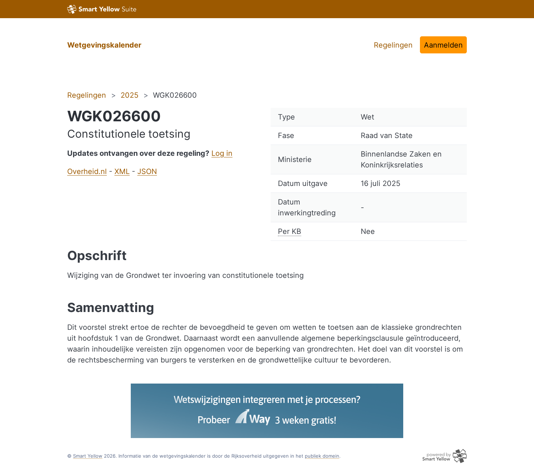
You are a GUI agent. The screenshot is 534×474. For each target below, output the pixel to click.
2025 (129, 95)
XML (122, 171)
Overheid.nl (87, 171)
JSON (147, 171)
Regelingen (393, 45)
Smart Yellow (87, 456)
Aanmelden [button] (443, 45)
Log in (221, 153)
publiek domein (322, 456)
